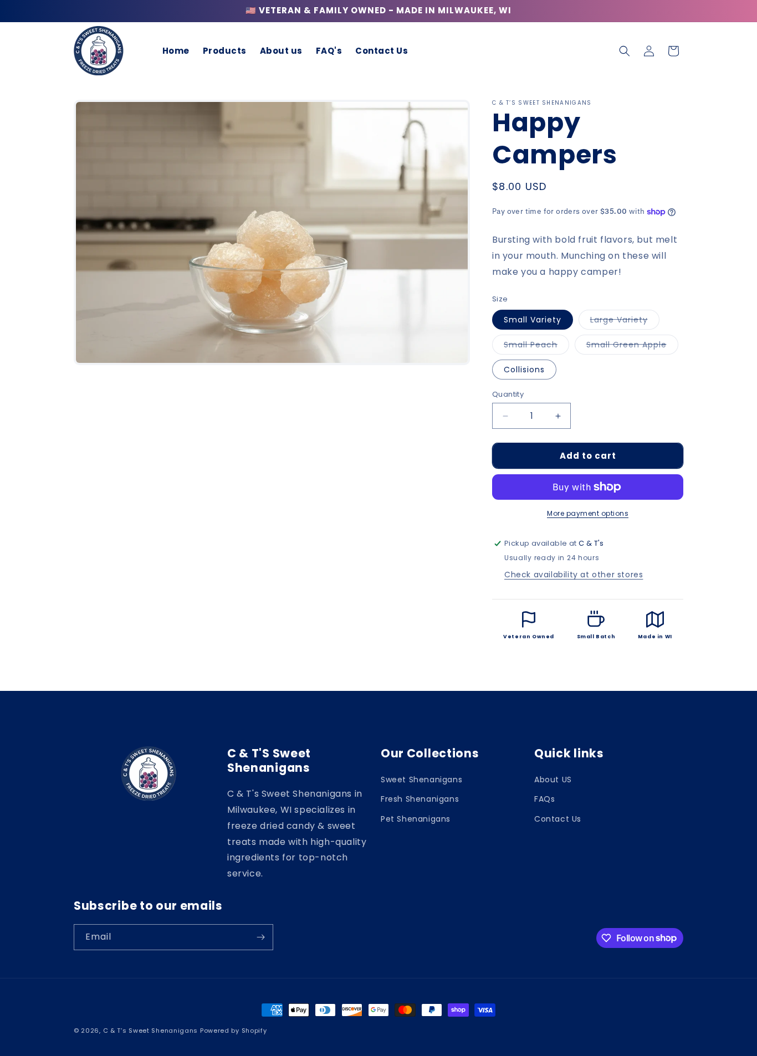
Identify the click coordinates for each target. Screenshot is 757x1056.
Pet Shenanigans (416, 818)
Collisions (524, 369)
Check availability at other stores (573, 574)
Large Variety (624, 322)
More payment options (587, 513)
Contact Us (557, 818)
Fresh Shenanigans (420, 798)
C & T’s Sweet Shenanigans (150, 1030)
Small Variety (532, 319)
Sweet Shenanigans (421, 779)
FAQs (544, 798)
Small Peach (536, 347)
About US (553, 779)
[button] (624, 51)
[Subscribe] (260, 937)
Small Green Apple (632, 347)
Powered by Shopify (233, 1030)
